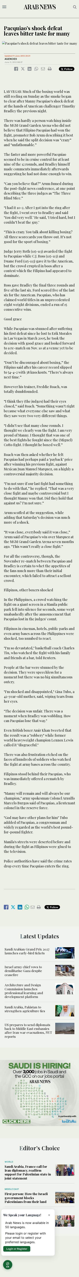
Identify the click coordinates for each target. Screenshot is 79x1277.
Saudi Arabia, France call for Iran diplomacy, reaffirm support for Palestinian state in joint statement (28, 1172)
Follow (67, 69)
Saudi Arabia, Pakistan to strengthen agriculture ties (25, 1009)
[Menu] (4, 7)
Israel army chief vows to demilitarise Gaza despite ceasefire (23, 971)
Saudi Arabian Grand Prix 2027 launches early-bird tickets (27, 951)
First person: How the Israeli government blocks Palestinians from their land (26, 1198)
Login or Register (16, 1248)
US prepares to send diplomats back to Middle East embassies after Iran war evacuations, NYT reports (28, 1031)
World (9, 1161)
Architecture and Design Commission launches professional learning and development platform (24, 991)
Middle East (12, 1189)
